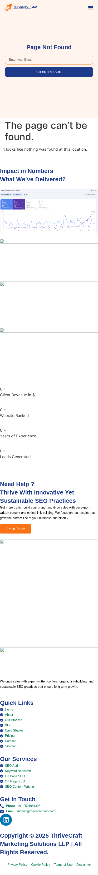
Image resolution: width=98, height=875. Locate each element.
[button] (91, 7)
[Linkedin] (6, 820)
